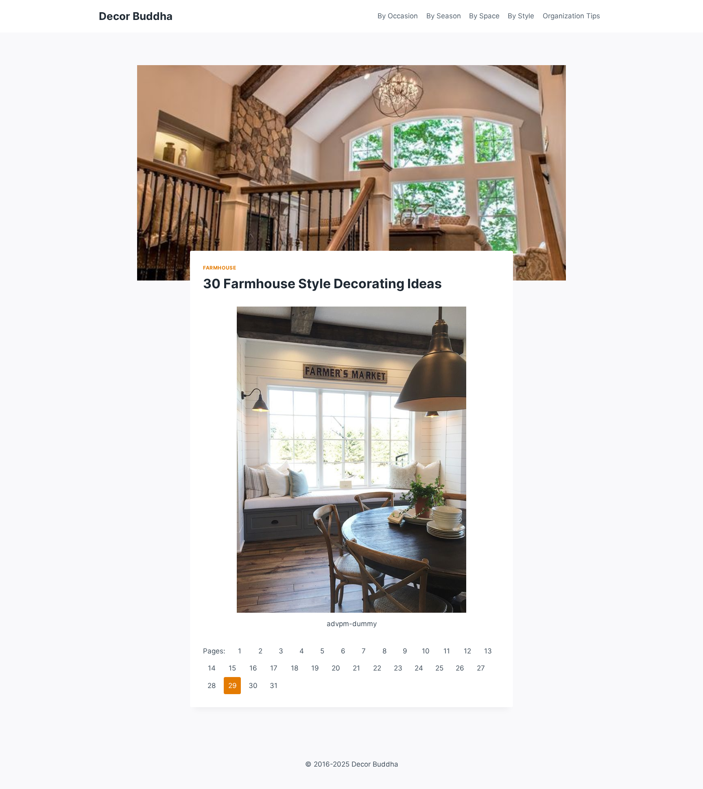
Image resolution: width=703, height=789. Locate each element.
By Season (443, 16)
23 (398, 668)
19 (315, 668)
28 (211, 686)
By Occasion (398, 16)
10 (426, 651)
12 (467, 651)
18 (294, 668)
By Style (521, 16)
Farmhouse (219, 268)
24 (419, 668)
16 (253, 668)
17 (273, 668)
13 (488, 651)
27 (481, 668)
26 (460, 668)
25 (439, 668)
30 (253, 686)
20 (336, 668)
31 (273, 686)
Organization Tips (571, 16)
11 (446, 651)
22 (377, 668)
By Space (484, 16)
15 (232, 668)
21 (356, 668)
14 (212, 668)
